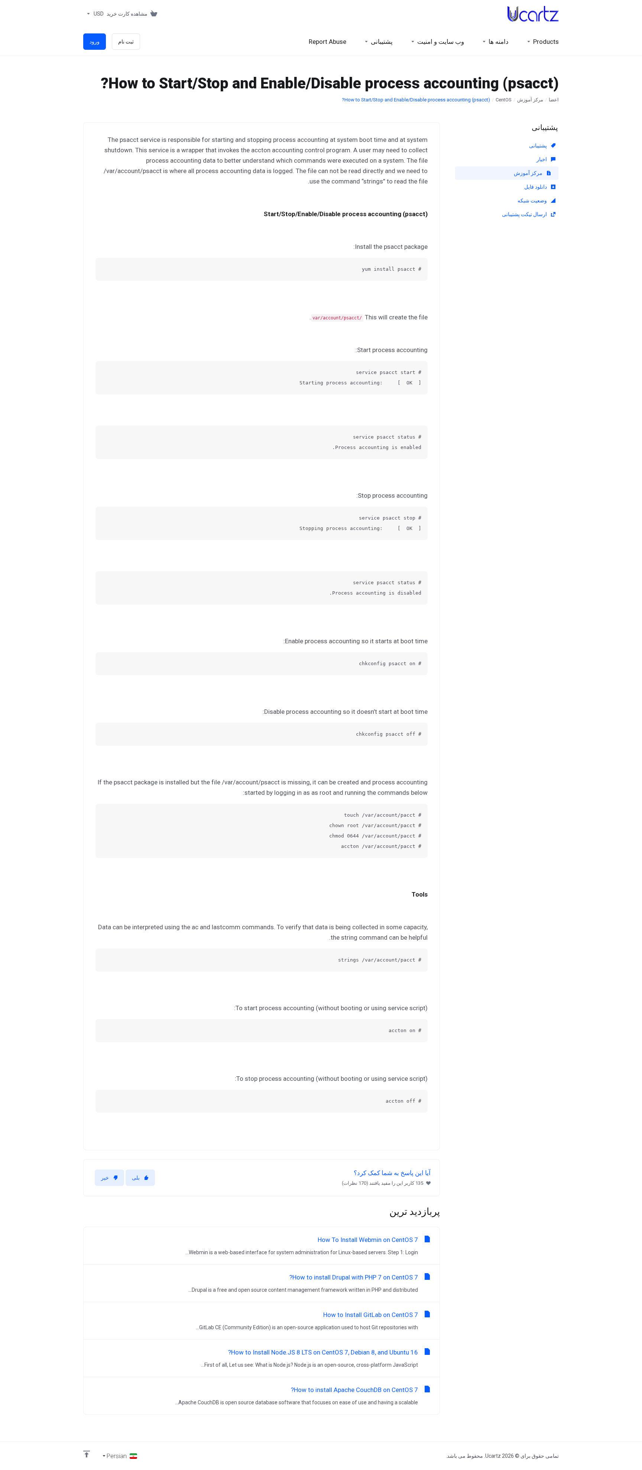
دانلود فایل (536, 187)
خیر (105, 1178)
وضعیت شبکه (533, 201)
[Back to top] (86, 1454)
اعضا (554, 100)
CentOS (504, 100)
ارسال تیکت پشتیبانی (525, 214)
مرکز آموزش (530, 100)
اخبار (542, 159)
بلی (136, 1178)
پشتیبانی (538, 146)
